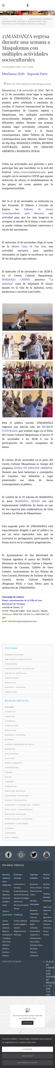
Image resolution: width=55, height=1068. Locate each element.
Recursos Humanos (15, 814)
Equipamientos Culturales (19, 669)
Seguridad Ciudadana (17, 796)
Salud (8, 777)
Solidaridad (11, 754)
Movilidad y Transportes (19, 810)
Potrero (39, 887)
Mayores (9, 740)
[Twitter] (34, 854)
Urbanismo (11, 786)
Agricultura (12, 726)
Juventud (10, 712)
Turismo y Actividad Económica (47, 897)
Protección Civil (36, 891)
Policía (32, 887)
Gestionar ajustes (27, 1063)
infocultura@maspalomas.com (22, 621)
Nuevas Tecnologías (16, 800)
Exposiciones (12, 678)
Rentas (16, 908)
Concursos (11, 664)
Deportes (10, 749)
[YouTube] (46, 854)
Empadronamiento (21, 891)
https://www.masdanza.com (29, 172)
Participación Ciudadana (19, 819)
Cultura (9, 707)
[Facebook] (8, 854)
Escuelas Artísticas (16, 673)
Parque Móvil (35, 931)
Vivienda (9, 828)
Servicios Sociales (15, 791)
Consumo (10, 716)
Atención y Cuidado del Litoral (22, 805)
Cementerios (12, 768)
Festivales (10, 683)
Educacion (11, 730)
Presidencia (18, 914)
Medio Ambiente (13, 763)
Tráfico (32, 894)
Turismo (9, 782)
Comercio (10, 721)
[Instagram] (21, 854)
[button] (3, 5)
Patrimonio (18, 901)
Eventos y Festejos (15, 687)
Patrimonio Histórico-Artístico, (6, 945)
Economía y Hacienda (16, 824)
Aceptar (27, 1023)
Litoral (39, 945)
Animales (5, 891)
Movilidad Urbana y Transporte (34, 952)
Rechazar (27, 1056)
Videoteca (10, 833)
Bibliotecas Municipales (18, 659)
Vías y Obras (12, 837)
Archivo (16, 920)
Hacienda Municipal (21, 894)
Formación (11, 692)
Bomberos (34, 884)
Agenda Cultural (14, 655)
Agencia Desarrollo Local (20, 744)
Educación (6, 898)
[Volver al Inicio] (27, 5)
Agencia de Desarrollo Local (47, 910)
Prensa (9, 772)
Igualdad (10, 758)
